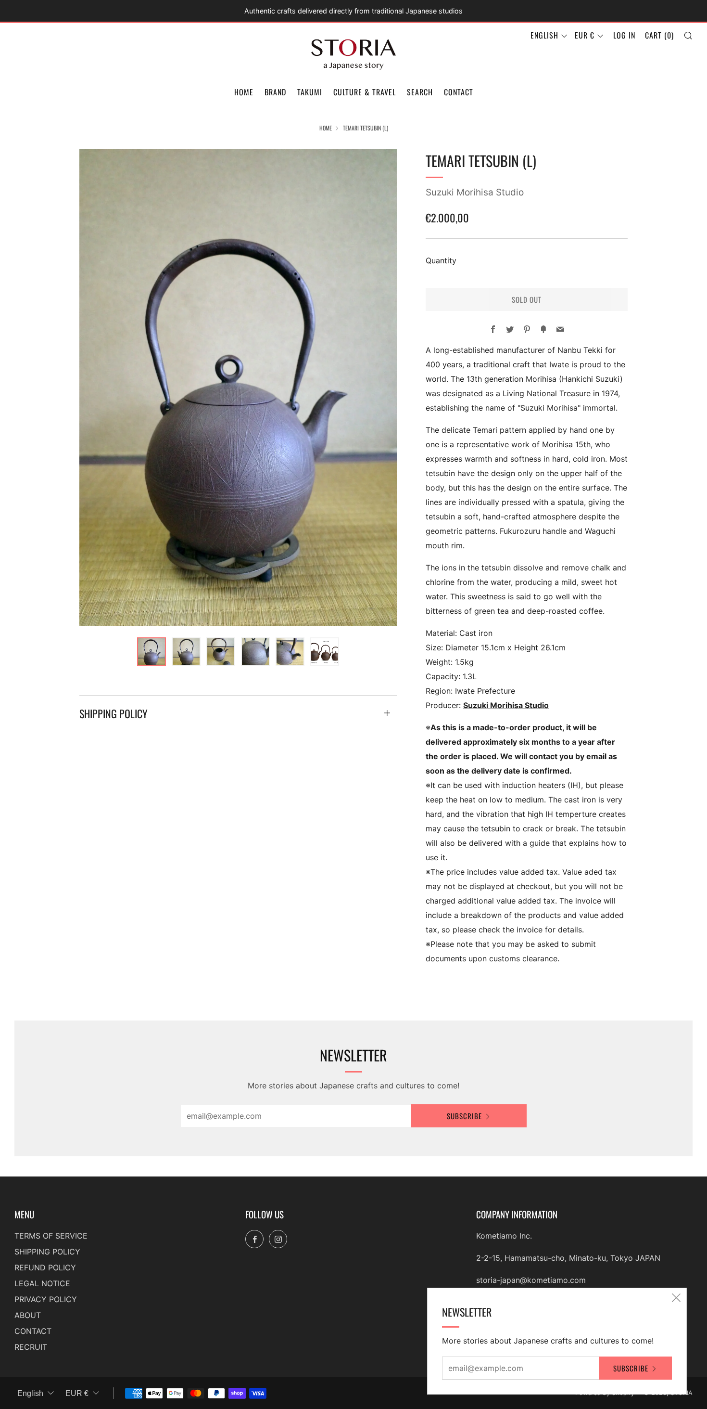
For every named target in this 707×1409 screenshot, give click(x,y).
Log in (624, 35)
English (544, 35)
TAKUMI (309, 92)
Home (325, 128)
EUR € (584, 35)
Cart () (659, 35)
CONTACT (458, 92)
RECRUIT (30, 1347)
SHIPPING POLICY (47, 1251)
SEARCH (420, 92)
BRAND (275, 92)
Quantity (441, 260)
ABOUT (27, 1315)
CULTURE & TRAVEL (364, 92)
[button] (151, 651)
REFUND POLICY (45, 1267)
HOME (243, 92)
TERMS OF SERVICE (51, 1236)
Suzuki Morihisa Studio (475, 192)
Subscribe (464, 1116)
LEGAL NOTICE (42, 1283)
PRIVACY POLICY (45, 1299)
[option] (238, 387)
